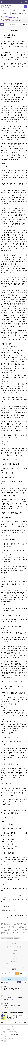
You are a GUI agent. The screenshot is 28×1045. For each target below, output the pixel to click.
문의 (12, 1034)
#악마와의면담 (11, 17)
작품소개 (25, 24)
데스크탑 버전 (4, 1036)
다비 (5, 986)
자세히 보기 (11, 934)
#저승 (6, 17)
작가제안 (25, 6)
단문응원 (12, 24)
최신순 (19, 982)
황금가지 (4, 1038)
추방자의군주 (7, 1003)
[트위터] (2, 1041)
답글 (9, 992)
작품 (2, 24)
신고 (25, 973)
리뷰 (6, 24)
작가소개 (21, 13)
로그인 (14, 979)
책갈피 (19, 24)
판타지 (6, 16)
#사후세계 (16, 17)
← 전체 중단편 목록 (14, 1026)
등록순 (22, 982)
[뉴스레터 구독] (5, 1041)
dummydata (7, 996)
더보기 (25, 20)
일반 (9, 16)
